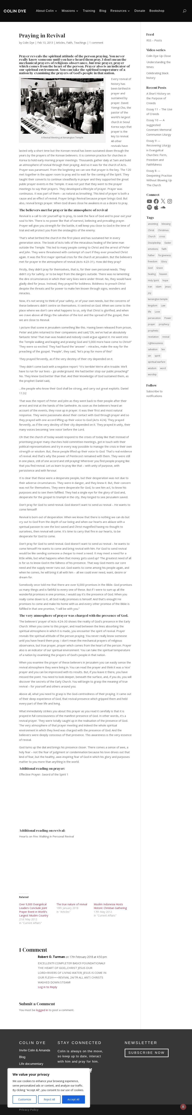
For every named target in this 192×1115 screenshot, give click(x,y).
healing (152, 274)
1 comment (96, 42)
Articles (60, 42)
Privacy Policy (28, 1109)
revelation (153, 336)
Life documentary (31, 1064)
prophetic (153, 330)
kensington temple (158, 299)
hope (165, 280)
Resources (118, 10)
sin (149, 355)
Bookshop (156, 10)
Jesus (168, 286)
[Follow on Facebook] (91, 1070)
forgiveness (164, 255)
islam (158, 286)
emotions (153, 249)
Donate (139, 10)
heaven (163, 274)
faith (164, 249)
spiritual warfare (156, 361)
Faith (69, 42)
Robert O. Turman (51, 957)
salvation (153, 349)
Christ (151, 230)
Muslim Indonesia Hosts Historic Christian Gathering (110, 906)
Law (163, 305)
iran (150, 286)
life (149, 311)
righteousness (155, 343)
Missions (68, 10)
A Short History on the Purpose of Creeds (158, 98)
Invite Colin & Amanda (34, 1050)
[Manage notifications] (183, 1107)
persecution (154, 318)
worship (152, 374)
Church (151, 236)
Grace (159, 267)
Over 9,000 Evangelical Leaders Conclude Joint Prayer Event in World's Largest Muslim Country (33, 909)
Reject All (49, 1099)
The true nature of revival (71, 904)
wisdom (152, 368)
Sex (163, 349)
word (163, 368)
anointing (153, 223)
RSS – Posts (154, 40)
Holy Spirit (153, 280)
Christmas (163, 230)
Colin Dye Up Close (158, 56)
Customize (24, 1099)
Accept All (73, 1099)
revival (165, 336)
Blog (102, 10)
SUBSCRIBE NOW (146, 1053)
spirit (157, 355)
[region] (49, 1088)
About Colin (45, 10)
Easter (168, 242)
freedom (152, 261)
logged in (42, 1010)
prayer (151, 324)
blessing (166, 223)
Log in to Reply (47, 987)
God (150, 267)
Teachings (80, 42)
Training (89, 10)
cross (162, 236)
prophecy (164, 324)
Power (167, 318)
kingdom (152, 305)
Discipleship (154, 242)
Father (151, 255)
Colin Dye (28, 42)
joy (149, 293)
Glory (164, 261)
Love (157, 311)
